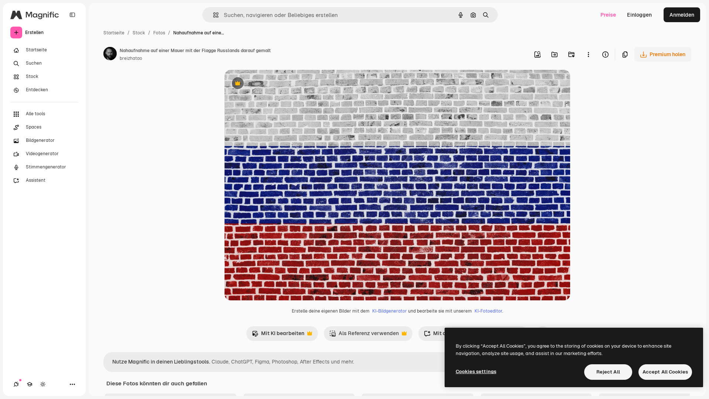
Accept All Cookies (665, 372)
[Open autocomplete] (213, 15)
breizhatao (131, 58)
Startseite (113, 33)
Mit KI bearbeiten (278, 335)
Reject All (608, 372)
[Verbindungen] (16, 384)
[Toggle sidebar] (72, 15)
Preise (608, 14)
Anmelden (681, 14)
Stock (139, 33)
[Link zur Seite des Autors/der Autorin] (110, 54)
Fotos (159, 33)
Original (271, 84)
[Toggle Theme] (43, 384)
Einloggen (639, 14)
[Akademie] (29, 384)
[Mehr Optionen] (588, 54)
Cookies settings (476, 371)
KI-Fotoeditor (488, 311)
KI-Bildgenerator (389, 311)
